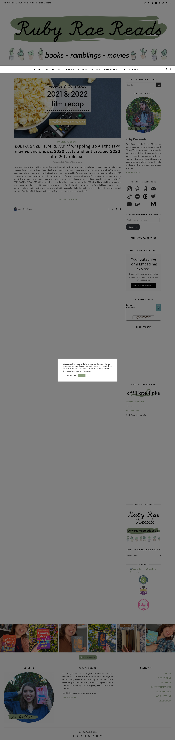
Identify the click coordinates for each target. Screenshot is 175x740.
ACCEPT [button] (81, 375)
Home (37, 69)
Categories (111, 69)
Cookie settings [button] (70, 375)
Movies (70, 69)
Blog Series (131, 69)
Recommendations (89, 69)
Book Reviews (53, 69)
